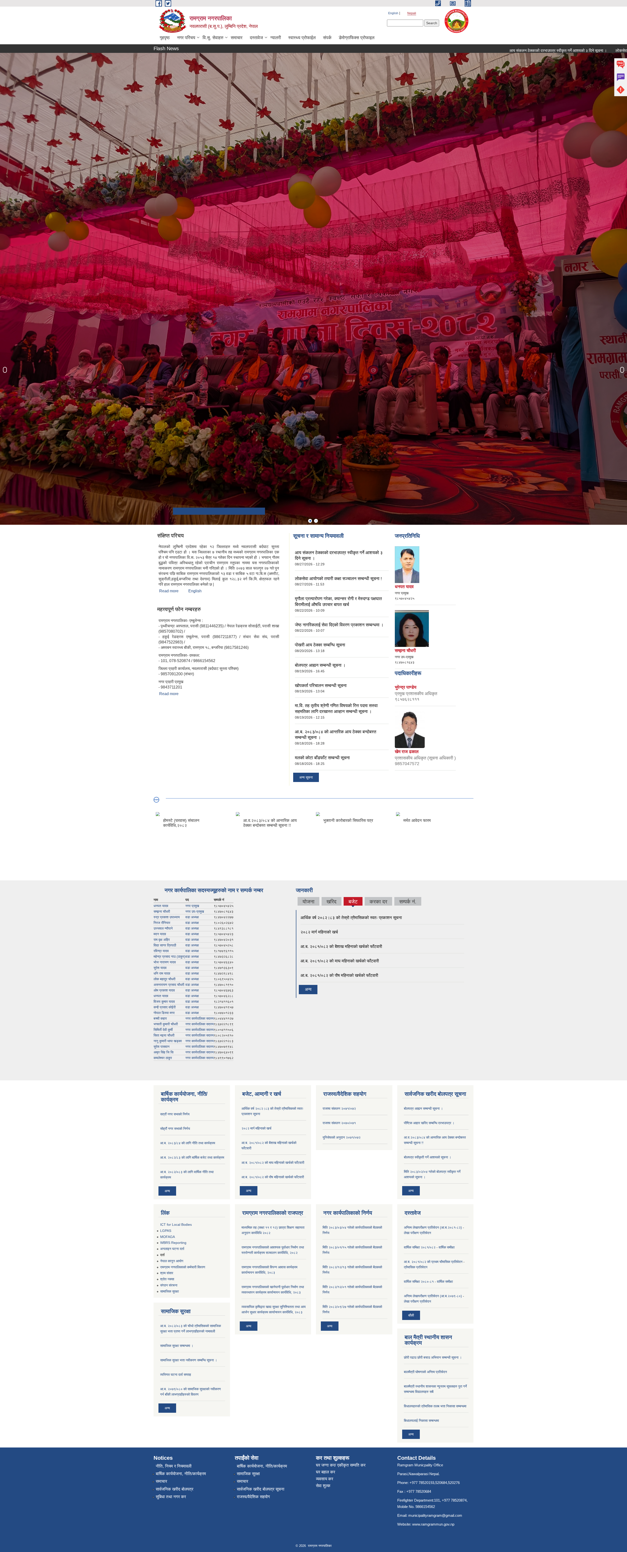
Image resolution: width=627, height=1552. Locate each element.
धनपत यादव (161, 906)
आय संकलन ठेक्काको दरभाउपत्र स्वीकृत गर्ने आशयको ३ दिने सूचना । (445, 50)
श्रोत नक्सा (167, 1279)
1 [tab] (310, 521)
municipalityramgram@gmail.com (435, 1515)
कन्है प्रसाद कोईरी (165, 1007)
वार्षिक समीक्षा (447, 1247)
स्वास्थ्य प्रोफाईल (302, 37)
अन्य (308, 989)
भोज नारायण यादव (165, 962)
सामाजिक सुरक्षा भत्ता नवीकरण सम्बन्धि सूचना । (188, 1360)
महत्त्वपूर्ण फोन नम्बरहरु (179, 609)
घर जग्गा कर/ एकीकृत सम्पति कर (340, 1465)
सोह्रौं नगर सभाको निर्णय (175, 1129)
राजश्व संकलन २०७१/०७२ (339, 1108)
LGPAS (165, 1231)
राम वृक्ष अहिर (162, 940)
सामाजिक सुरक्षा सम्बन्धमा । (176, 1346)
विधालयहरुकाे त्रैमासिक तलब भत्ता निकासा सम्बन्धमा (435, 1406)
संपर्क (327, 37)
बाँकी (411, 1315)
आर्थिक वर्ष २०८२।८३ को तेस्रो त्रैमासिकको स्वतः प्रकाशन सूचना (351, 917)
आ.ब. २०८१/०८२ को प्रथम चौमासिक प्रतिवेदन (433, 1262)
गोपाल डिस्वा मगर (164, 1013)
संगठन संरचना (168, 1285)
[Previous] (4, 369)
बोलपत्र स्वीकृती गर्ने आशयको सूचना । (427, 1157)
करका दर (378, 901)
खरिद (331, 901)
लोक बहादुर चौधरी (164, 979)
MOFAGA (167, 1237)
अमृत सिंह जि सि (163, 1052)
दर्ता (162, 1255)
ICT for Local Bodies (176, 1224)
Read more (169, 591)
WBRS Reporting (173, 1243)
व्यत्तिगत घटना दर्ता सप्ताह (175, 1375)
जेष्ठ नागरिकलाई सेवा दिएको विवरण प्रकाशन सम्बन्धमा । (339, 624)
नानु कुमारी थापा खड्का (168, 1041)
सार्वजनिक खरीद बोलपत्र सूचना (260, 1489)
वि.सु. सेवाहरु (213, 37)
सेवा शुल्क (323, 1485)
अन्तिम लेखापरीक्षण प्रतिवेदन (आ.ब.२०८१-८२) (433, 1227)
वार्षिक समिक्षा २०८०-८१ (419, 1282)
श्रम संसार (166, 1273)
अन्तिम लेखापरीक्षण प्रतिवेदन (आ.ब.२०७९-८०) (433, 1296)
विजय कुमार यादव (164, 1002)
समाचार (236, 37)
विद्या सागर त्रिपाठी (165, 945)
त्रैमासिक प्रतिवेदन (415, 1267)
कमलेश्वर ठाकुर (163, 1058)
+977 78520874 (454, 1500)
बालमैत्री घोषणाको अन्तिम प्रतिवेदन (425, 1372)
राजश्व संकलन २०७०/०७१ (339, 1123)
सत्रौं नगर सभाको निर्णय (175, 1114)
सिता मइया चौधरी (164, 1035)
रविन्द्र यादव (161, 951)
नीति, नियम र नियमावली (174, 1466)
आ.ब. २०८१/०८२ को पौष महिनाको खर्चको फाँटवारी (339, 975)
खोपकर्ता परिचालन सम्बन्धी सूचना (321, 685)
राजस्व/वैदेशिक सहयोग (253, 1496)
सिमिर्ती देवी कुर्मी (163, 1030)
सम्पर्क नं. (407, 901)
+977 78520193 (422, 1483)
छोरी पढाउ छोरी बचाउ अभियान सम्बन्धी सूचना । (433, 1357)
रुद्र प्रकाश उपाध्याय (167, 917)
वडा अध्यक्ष (192, 917)
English (393, 13)
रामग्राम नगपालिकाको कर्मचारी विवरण (182, 1267)
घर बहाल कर (325, 1472)
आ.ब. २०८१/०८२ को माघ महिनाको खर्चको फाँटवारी (340, 961)
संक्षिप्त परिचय (170, 536)
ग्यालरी (275, 37)
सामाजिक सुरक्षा (169, 1291)
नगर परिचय (186, 37)
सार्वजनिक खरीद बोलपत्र (174, 1489)
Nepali (411, 13)
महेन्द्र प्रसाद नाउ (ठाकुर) (169, 956)
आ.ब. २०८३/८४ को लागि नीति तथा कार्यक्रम (187, 1143)
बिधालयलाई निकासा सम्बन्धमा (421, 1421)
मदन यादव (160, 934)
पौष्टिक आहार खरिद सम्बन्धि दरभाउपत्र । (429, 1123)
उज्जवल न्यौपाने (163, 928)
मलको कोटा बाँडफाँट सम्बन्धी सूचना (322, 757)
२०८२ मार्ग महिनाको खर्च (319, 932)
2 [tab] (316, 521)
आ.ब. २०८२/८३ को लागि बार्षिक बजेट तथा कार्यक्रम (192, 1157)
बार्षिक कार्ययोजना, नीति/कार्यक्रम (181, 1473)
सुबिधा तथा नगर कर (171, 1496)
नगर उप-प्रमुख (194, 911)
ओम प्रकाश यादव (164, 990)
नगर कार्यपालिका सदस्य (199, 1018)
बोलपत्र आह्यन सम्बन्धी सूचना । (320, 665)
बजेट (353, 902)
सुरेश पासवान (161, 1047)
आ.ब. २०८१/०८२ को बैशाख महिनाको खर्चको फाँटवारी (341, 946)
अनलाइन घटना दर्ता (172, 1249)
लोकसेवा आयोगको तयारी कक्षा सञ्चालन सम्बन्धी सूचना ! (542, 50)
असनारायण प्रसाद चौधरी (169, 985)
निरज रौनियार (162, 923)
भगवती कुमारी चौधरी (166, 1024)
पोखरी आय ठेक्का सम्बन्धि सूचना (320, 644)
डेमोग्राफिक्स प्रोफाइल (356, 37)
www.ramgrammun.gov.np (433, 1524)
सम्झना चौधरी (162, 911)
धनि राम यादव (162, 973)
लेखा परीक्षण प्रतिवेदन (417, 1233)
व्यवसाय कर (324, 1479)
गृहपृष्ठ (165, 37)
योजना (308, 901)
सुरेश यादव (160, 968)
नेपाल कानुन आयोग (171, 1261)
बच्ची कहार (160, 1018)
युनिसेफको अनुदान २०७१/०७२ (342, 1137)
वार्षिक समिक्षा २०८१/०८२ (419, 1247)
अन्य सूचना (306, 777)
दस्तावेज (256, 37)
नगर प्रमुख (192, 906)
